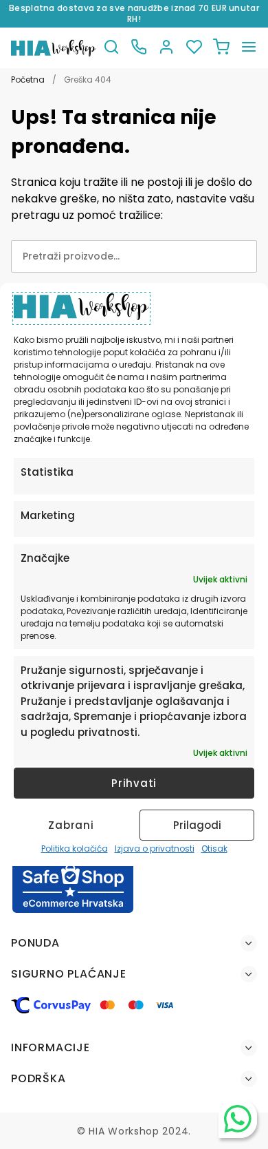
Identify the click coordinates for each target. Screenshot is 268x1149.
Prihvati (134, 783)
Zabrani (70, 825)
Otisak (214, 848)
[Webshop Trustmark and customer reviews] (73, 911)
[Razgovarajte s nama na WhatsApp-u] (238, 1118)
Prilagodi (197, 825)
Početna (28, 79)
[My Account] (166, 48)
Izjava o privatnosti (154, 848)
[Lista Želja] (194, 48)
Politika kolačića (74, 848)
